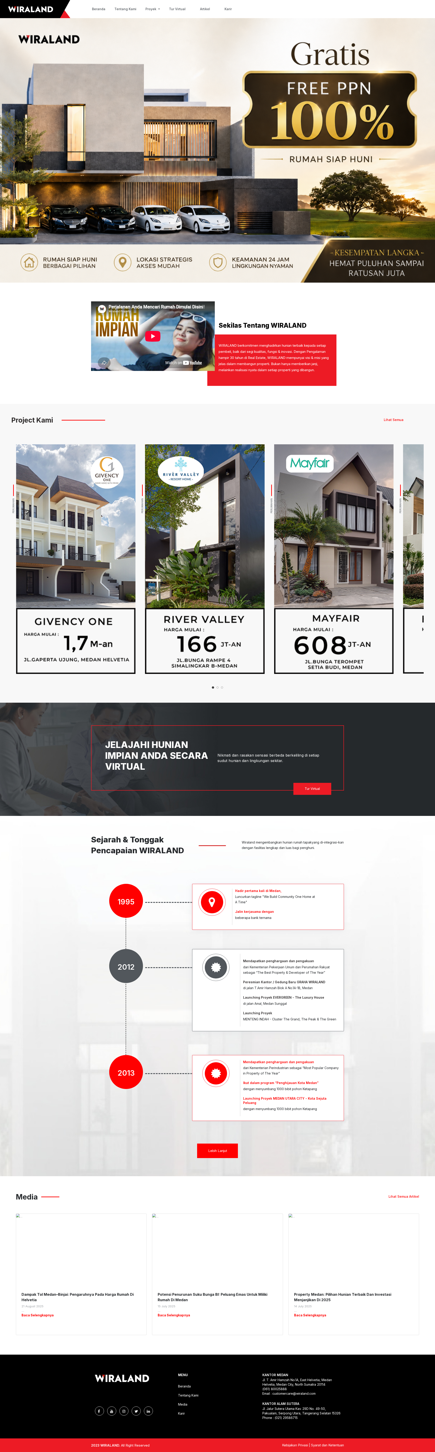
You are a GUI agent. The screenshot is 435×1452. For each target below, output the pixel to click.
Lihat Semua (394, 420)
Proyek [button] (151, 9)
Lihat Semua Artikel (404, 1196)
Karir (228, 9)
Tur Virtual (177, 9)
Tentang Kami (125, 9)
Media (182, 1404)
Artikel (205, 9)
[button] (213, 687)
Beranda (98, 9)
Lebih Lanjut (217, 1151)
